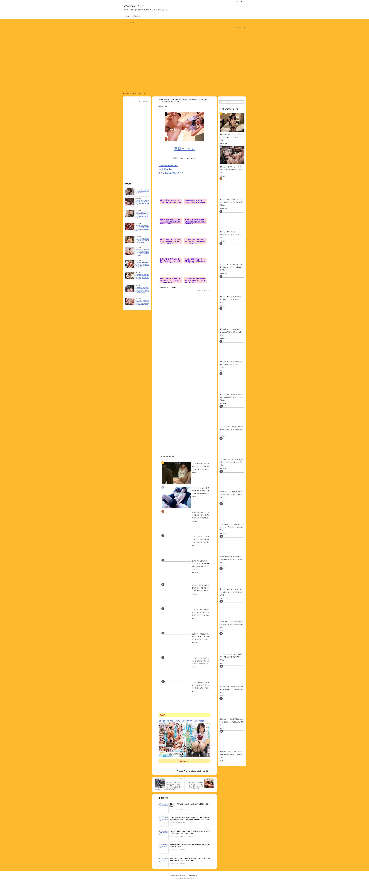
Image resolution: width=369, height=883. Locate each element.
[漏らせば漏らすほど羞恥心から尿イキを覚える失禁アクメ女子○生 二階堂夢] (184, 739)
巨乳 (207, 771)
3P (186, 771)
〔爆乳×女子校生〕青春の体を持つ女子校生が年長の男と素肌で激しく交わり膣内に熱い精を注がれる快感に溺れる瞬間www (142, 277)
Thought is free (192, 878)
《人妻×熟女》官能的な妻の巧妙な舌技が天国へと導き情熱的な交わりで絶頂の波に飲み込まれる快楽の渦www (142, 265)
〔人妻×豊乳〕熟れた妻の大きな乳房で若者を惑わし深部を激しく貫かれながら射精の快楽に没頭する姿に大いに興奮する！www (142, 227)
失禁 (204, 771)
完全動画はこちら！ (184, 761)
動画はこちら (184, 149)
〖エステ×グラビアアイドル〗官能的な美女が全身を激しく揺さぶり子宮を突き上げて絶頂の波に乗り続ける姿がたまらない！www (142, 215)
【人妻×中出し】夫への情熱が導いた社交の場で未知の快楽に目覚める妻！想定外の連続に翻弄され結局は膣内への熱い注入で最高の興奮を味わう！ (142, 290)
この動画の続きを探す (168, 166)
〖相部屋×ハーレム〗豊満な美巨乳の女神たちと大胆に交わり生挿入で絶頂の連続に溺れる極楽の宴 (142, 202)
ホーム (126, 22)
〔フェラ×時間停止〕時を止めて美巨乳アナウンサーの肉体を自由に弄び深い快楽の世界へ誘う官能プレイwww (142, 240)
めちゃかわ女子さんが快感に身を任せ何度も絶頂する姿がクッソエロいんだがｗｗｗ (142, 191)
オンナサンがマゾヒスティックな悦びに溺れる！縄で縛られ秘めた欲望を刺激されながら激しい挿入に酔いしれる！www (142, 302)
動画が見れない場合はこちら (171, 173)
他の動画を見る (165, 169)
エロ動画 (132, 22)
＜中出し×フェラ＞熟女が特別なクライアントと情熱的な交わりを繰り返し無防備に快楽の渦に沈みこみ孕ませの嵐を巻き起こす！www (142, 252)
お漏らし (193, 771)
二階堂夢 (199, 771)
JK (189, 771)
